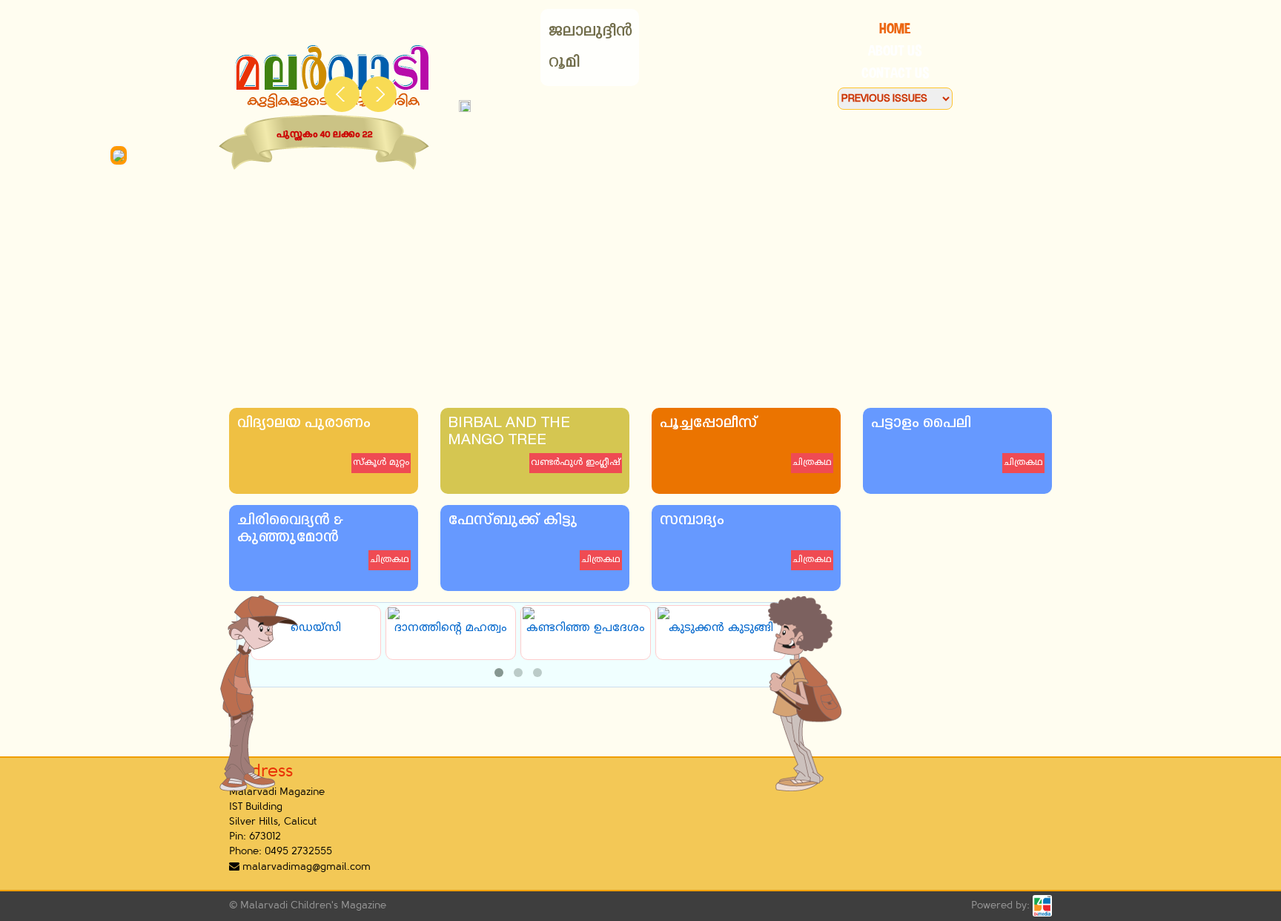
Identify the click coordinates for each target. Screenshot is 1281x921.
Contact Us (895, 73)
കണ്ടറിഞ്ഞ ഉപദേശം (582, 628)
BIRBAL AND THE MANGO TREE (509, 432)
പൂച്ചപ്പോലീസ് (708, 423)
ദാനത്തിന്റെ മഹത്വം (447, 628)
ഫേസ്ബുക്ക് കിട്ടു (512, 520)
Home (895, 29)
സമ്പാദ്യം (691, 520)
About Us (895, 51)
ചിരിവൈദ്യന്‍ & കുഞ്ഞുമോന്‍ (289, 529)
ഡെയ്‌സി (312, 628)
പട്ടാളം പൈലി (920, 423)
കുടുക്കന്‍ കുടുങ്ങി (717, 628)
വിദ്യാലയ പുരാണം (303, 423)
